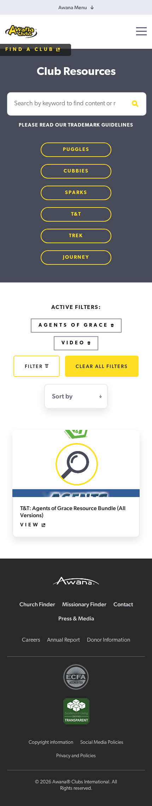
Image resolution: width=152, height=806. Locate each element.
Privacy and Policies (76, 756)
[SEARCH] (134, 104)
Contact (123, 604)
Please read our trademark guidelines (76, 125)
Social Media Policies (101, 742)
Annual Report (63, 640)
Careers (31, 640)
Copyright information (51, 742)
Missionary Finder (84, 604)
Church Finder (37, 604)
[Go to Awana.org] (76, 580)
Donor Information (108, 640)
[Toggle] (141, 31)
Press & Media (76, 618)
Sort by (62, 396)
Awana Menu (72, 7)
